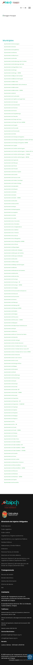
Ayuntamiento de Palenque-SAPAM (12, 308)
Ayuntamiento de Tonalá (10, 427)
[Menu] (29, 7)
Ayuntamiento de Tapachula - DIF (12, 401)
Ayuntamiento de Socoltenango (12, 375)
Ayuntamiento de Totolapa (10, 433)
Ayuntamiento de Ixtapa (10, 206)
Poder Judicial (5, 532)
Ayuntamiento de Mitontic (10, 267)
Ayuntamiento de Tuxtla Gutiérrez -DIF (13, 444)
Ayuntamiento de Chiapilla (10, 125)
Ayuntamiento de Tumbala (10, 436)
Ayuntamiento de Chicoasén (11, 128)
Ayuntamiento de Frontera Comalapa (13, 180)
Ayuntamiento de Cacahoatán (11, 96)
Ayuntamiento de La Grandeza (11, 224)
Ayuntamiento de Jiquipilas (11, 212)
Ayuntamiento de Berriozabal (11, 87)
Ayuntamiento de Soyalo (10, 381)
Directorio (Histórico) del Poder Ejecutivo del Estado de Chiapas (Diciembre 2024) (14, 564)
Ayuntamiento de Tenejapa (11, 415)
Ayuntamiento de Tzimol (10, 456)
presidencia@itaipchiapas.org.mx (11, 635)
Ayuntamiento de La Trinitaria (11, 232)
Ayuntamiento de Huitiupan (11, 189)
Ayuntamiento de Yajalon (10, 479)
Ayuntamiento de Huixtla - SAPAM (12, 197)
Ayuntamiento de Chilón (10, 134)
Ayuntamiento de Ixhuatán (10, 200)
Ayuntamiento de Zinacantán (11, 482)
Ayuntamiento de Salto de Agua (12, 340)
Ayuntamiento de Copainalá (11, 160)
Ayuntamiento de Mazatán (10, 259)
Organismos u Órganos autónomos (12, 536)
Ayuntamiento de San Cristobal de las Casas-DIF (16, 349)
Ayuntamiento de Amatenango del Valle (14, 64)
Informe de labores (7, 584)
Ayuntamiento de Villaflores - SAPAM (13, 476)
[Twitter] (23, 8)
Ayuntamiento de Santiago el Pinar (12, 363)
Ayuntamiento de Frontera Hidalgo (12, 183)
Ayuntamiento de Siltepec (10, 366)
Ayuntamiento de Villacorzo (11, 471)
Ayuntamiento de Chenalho (11, 116)
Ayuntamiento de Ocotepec (11, 288)
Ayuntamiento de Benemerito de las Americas (15, 84)
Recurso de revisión (7, 574)
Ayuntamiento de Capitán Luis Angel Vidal (14, 99)
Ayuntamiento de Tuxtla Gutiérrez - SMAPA (14, 447)
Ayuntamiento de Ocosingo (11, 279)
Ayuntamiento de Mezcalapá (11, 261)
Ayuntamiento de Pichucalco (11, 317)
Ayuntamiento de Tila (9, 421)
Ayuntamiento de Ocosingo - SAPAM (13, 285)
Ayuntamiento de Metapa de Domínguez (14, 264)
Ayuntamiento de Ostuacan (11, 293)
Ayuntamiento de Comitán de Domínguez (14, 148)
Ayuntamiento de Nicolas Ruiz (11, 276)
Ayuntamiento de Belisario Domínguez (13, 78)
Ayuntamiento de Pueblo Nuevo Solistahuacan (15, 325)
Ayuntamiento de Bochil (10, 93)
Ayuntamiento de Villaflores (11, 473)
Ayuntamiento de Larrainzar (11, 235)
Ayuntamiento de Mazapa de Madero (13, 256)
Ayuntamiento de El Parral (10, 166)
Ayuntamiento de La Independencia (13, 227)
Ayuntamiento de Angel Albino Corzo (13, 67)
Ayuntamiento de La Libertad (11, 229)
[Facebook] (21, 8)
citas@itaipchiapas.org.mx (9, 638)
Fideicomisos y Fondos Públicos (10, 545)
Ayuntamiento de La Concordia (12, 221)
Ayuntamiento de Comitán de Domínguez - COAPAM (17, 154)
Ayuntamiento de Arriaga (10, 70)
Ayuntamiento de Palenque (11, 302)
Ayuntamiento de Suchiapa (11, 383)
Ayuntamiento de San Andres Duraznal (13, 343)
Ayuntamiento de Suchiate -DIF (11, 389)
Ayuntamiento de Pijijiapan (10, 322)
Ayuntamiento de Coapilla (10, 145)
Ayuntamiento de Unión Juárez (11, 459)
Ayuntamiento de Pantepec (11, 314)
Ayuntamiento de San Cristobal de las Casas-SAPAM (17, 351)
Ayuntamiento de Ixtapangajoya (12, 209)
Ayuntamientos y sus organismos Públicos (14, 539)
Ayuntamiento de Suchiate (10, 386)
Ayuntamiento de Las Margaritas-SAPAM (14, 241)
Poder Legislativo (6, 529)
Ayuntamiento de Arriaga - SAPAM (12, 73)
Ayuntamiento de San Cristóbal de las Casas (15, 346)
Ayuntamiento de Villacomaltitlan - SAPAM (14, 468)
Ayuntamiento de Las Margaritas (12, 238)
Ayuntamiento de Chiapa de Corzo (12, 119)
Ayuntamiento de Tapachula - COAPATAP (14, 404)
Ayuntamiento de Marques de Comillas (14, 253)
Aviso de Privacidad (26, 660)
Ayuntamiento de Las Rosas (11, 244)
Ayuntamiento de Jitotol (10, 215)
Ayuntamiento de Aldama (10, 52)
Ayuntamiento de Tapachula (11, 398)
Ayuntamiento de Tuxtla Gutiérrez (12, 441)
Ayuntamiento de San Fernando (12, 354)
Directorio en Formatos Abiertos (11, 555)
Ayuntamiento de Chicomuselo (11, 131)
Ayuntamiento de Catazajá (11, 102)
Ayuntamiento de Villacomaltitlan (12, 465)
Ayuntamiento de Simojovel (11, 369)
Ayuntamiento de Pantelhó (10, 311)
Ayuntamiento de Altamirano (11, 55)
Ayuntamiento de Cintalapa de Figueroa (14, 137)
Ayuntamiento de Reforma (10, 331)
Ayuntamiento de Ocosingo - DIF (12, 282)
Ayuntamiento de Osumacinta (11, 296)
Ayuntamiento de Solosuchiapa (12, 378)
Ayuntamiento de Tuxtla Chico (11, 439)
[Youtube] (25, 8)
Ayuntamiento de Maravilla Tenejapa (13, 250)
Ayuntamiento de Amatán (10, 58)
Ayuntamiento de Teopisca (10, 418)
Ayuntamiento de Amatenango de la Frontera (15, 61)
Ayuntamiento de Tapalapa (11, 407)
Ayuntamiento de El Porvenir (11, 168)
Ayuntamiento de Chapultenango (12, 113)
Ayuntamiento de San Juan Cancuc (13, 357)
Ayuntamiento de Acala (10, 46)
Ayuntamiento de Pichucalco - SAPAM (13, 319)
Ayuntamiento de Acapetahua (11, 49)
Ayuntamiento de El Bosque (11, 163)
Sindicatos (4, 549)
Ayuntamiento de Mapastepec (11, 247)
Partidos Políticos (6, 542)
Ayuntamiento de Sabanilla (11, 337)
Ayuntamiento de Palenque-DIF (11, 305)
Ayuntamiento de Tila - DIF (10, 424)
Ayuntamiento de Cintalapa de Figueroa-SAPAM (16, 142)
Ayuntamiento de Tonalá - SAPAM (12, 430)
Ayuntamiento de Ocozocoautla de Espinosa (15, 290)
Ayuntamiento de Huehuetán (11, 186)
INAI (2, 587)
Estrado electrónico (7, 578)
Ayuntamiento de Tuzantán (11, 453)
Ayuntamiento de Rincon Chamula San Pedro (15, 334)
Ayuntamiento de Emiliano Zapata (12, 171)
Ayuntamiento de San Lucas (11, 360)
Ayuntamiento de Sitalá (10, 372)
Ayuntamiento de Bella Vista (11, 81)
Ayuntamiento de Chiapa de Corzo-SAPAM (14, 122)
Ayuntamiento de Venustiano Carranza (13, 462)
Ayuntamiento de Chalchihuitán (12, 105)
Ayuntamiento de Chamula (11, 107)
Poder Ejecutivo (6, 526)
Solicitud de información (8, 581)
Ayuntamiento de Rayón (10, 328)
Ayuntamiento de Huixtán (10, 192)
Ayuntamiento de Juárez (10, 218)
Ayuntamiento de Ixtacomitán (11, 203)
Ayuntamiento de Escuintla (10, 174)
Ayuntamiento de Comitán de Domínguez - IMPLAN (16, 157)
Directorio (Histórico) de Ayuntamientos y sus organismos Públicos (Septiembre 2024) (15, 559)
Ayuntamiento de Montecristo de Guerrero (14, 270)
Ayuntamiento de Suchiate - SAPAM (13, 392)
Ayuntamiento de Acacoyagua (11, 44)
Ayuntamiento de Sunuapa (10, 395)
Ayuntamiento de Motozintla (11, 273)
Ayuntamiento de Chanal (10, 110)
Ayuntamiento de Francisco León (12, 177)
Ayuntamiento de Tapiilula (10, 410)
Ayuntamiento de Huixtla (10, 195)
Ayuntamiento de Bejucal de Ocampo (13, 75)
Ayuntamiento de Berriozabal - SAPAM (13, 90)
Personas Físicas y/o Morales (10, 552)
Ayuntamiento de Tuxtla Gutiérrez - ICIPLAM (14, 450)
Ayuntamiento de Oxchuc (10, 299)
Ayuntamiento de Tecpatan (11, 412)
